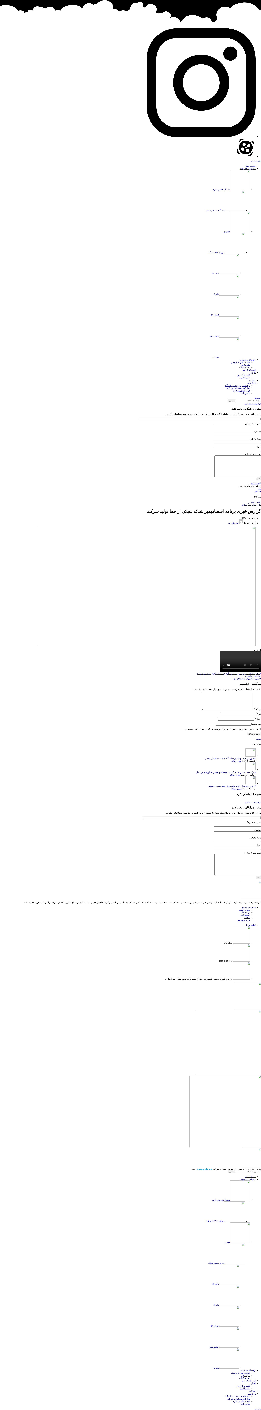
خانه (259, 502)
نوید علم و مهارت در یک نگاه (237, 385)
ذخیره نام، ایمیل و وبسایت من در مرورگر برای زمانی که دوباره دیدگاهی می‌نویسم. (221, 729)
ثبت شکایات (244, 367)
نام (259, 714)
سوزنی (216, 357)
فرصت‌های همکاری (241, 391)
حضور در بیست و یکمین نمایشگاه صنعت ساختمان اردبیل (230, 758)
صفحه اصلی (244, 910)
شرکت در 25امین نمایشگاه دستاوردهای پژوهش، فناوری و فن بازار (226, 772)
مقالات (247, 917)
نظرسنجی (245, 365)
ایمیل (258, 719)
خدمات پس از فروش (240, 362)
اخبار (253, 502)
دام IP (216, 294)
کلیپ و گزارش (243, 375)
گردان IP (215, 315)
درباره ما (246, 912)
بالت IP (215, 273)
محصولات (245, 915)
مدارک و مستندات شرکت (238, 388)
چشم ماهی (214, 336)
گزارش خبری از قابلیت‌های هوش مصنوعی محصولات (232, 786)
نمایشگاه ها (245, 378)
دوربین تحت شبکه (216, 252)
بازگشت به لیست (253, 676)
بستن (258, 739)
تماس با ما (245, 393)
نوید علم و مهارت (204, 1169)
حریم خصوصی (243, 920)
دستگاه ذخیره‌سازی (221, 189)
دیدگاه (257, 709)
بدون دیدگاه (236, 761)
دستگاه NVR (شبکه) (215, 210)
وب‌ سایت (256, 724)
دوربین (227, 231)
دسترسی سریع (249, 907)
